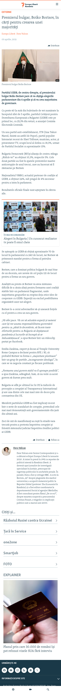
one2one (10, 542)
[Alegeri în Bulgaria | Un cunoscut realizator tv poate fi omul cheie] (30, 217)
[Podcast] (13, 689)
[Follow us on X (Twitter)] (37, 670)
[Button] (53, 46)
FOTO (7, 564)
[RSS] (24, 670)
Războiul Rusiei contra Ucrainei (27, 521)
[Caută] (48, 689)
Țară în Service (14, 531)
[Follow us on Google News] (30, 670)
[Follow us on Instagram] (17, 670)
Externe (6, 12)
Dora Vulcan (22, 34)
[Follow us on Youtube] (11, 670)
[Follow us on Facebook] (4, 670)
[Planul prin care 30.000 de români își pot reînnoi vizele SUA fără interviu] (30, 611)
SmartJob (10, 553)
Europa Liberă (8, 34)
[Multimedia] (30, 689)
